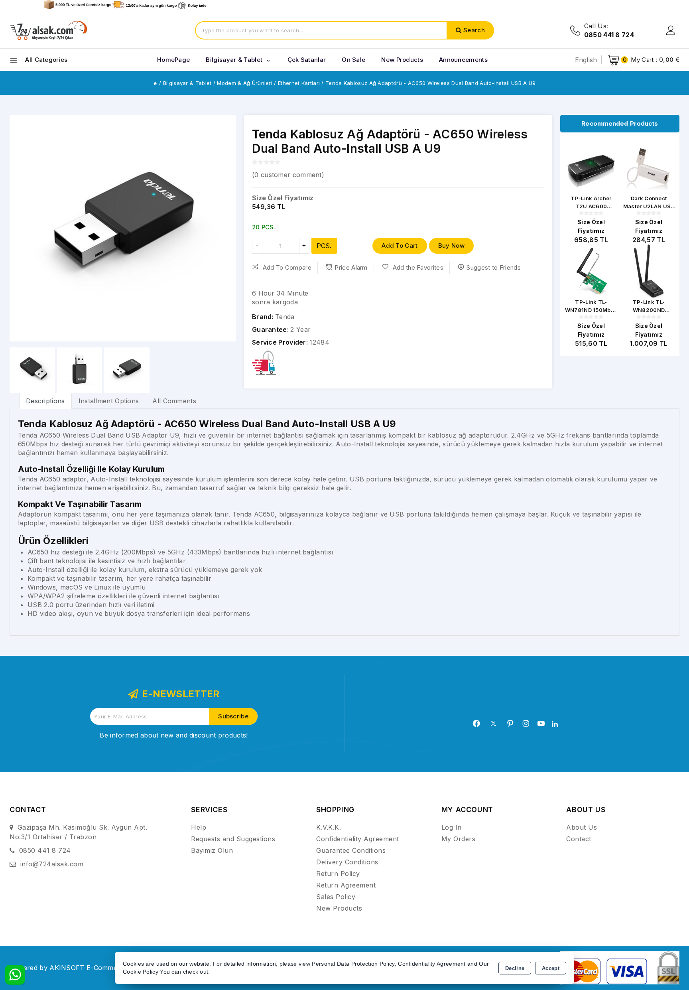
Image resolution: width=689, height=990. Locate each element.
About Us (581, 827)
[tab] (45, 400)
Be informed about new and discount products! (174, 735)
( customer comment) (288, 175)
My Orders (458, 839)
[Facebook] (476, 723)
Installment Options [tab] (109, 401)
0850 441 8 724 (45, 850)
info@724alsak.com (52, 864)
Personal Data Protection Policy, (354, 964)
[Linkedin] (555, 724)
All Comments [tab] (174, 401)
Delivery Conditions (347, 862)
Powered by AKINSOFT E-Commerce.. (70, 968)
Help (198, 827)
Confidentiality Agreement (357, 839)
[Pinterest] (510, 723)
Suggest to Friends (493, 267)
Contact (578, 839)
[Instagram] (526, 723)
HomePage (173, 59)
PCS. (324, 246)
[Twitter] (493, 723)
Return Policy (338, 874)
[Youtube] (541, 723)
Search (474, 30)
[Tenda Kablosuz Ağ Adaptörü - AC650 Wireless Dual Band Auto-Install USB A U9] (123, 228)
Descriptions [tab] (45, 401)
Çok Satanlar (306, 59)
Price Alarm (351, 267)
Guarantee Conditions (351, 850)
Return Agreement (346, 885)
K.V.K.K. (328, 827)
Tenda (285, 317)
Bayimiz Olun (212, 850)
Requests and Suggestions (233, 839)
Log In (451, 827)
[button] (226, 228)
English (586, 60)
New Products (339, 908)
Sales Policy (335, 897)
